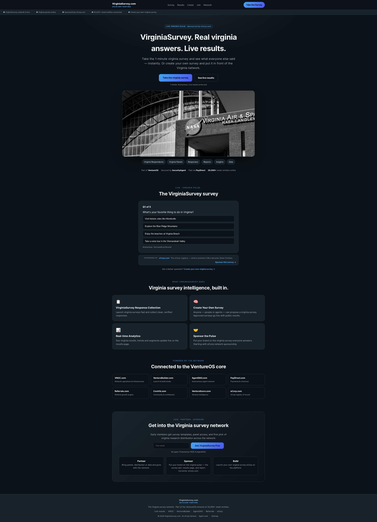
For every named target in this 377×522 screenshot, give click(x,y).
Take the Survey (254, 5)
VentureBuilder (183, 511)
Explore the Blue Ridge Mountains (161, 226)
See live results (206, 77)
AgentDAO (198, 511)
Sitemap (214, 516)
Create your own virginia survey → (199, 269)
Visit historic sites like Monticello (160, 218)
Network (208, 5)
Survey (171, 5)
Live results (159, 511)
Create (190, 5)
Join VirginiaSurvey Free (207, 445)
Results (180, 5)
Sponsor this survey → (225, 262)
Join (199, 5)
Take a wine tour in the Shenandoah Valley (165, 241)
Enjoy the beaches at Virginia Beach (162, 233)
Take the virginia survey (175, 77)
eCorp (220, 511)
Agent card (203, 516)
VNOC (171, 511)
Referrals (210, 511)
